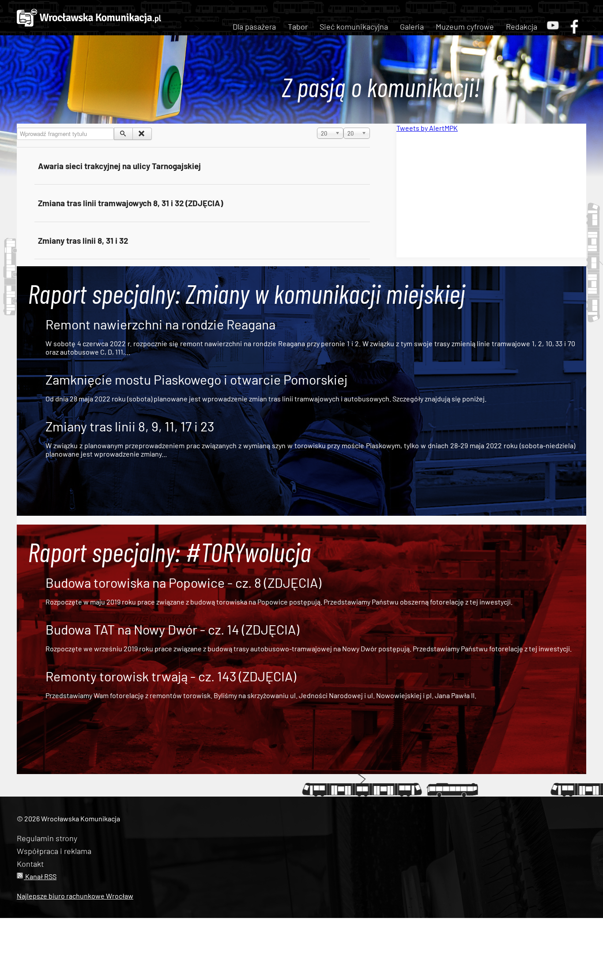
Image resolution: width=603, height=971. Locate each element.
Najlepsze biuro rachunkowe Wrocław (75, 896)
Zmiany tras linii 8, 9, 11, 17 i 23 (129, 426)
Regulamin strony (47, 838)
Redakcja (521, 26)
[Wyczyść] (141, 134)
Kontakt (30, 864)
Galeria (412, 26)
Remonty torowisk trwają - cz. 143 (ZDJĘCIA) (170, 676)
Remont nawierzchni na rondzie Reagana (160, 324)
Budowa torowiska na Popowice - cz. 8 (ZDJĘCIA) (183, 582)
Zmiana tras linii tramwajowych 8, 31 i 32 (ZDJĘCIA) (130, 203)
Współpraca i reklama (54, 851)
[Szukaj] (123, 134)
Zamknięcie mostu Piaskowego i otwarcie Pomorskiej (196, 379)
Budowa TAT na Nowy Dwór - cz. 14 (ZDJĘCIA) (172, 629)
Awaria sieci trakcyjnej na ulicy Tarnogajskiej (119, 166)
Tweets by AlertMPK (427, 128)
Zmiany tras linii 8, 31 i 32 (83, 240)
